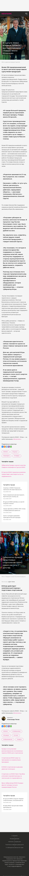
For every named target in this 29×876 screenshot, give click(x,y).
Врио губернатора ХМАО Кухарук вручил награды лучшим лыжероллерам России (12, 785)
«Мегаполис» (17, 439)
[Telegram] (7, 447)
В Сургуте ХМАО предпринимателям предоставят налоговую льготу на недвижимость (14, 474)
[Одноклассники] (5, 447)
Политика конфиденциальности (14, 844)
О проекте (14, 835)
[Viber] (9, 447)
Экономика (16, 18)
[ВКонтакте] (2, 447)
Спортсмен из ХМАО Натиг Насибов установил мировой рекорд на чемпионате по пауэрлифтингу (13, 776)
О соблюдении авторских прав (14, 847)
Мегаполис (17, 713)
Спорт (14, 533)
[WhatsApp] (11, 447)
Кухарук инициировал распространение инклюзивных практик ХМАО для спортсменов (12, 751)
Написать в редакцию (14, 841)
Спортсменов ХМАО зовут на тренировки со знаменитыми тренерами (11, 760)
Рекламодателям (14, 838)
